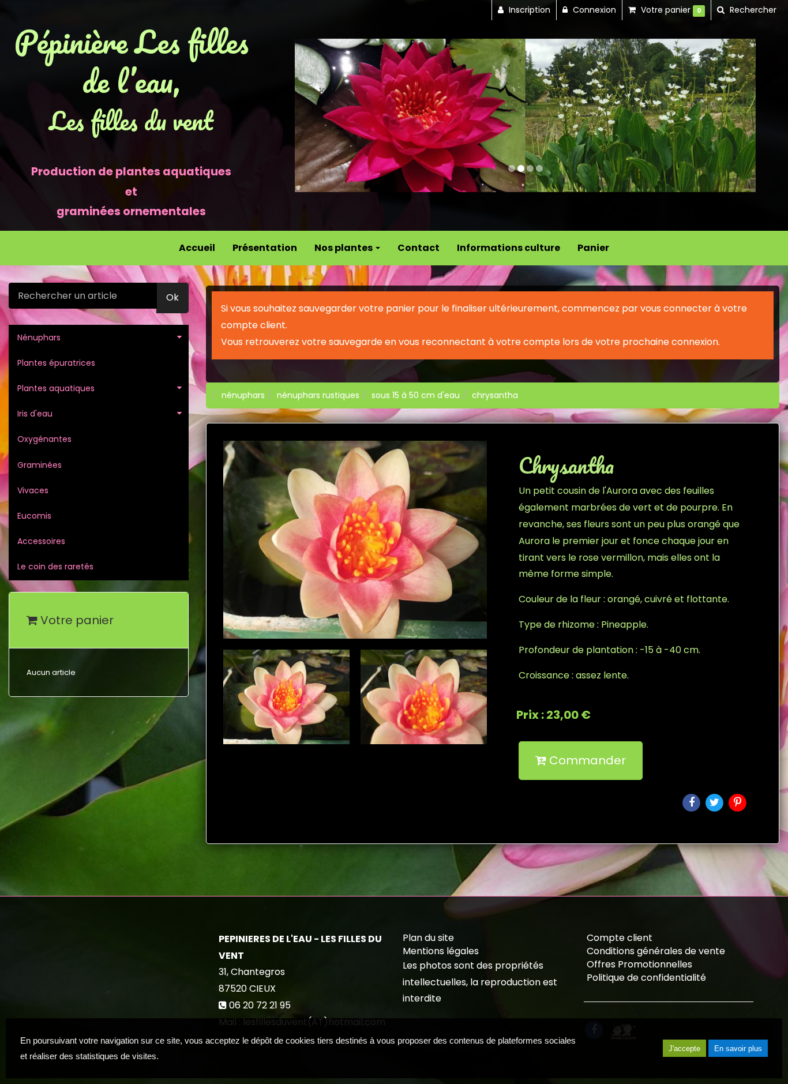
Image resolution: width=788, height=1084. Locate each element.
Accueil (197, 247)
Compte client (619, 937)
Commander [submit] (586, 760)
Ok (172, 297)
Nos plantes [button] (344, 247)
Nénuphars (39, 337)
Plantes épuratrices (56, 363)
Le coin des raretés (55, 566)
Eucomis (34, 516)
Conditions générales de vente (656, 951)
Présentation (264, 247)
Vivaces (32, 490)
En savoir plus (738, 1048)
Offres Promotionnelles (639, 964)
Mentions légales (441, 951)
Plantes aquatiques (56, 388)
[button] (318, 115)
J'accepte (684, 1048)
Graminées (39, 465)
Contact (418, 247)
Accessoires (41, 541)
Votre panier (75, 620)
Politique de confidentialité (646, 977)
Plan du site (428, 937)
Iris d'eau (34, 413)
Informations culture (508, 247)
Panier (593, 247)
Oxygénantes (44, 439)
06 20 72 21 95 (260, 1005)
